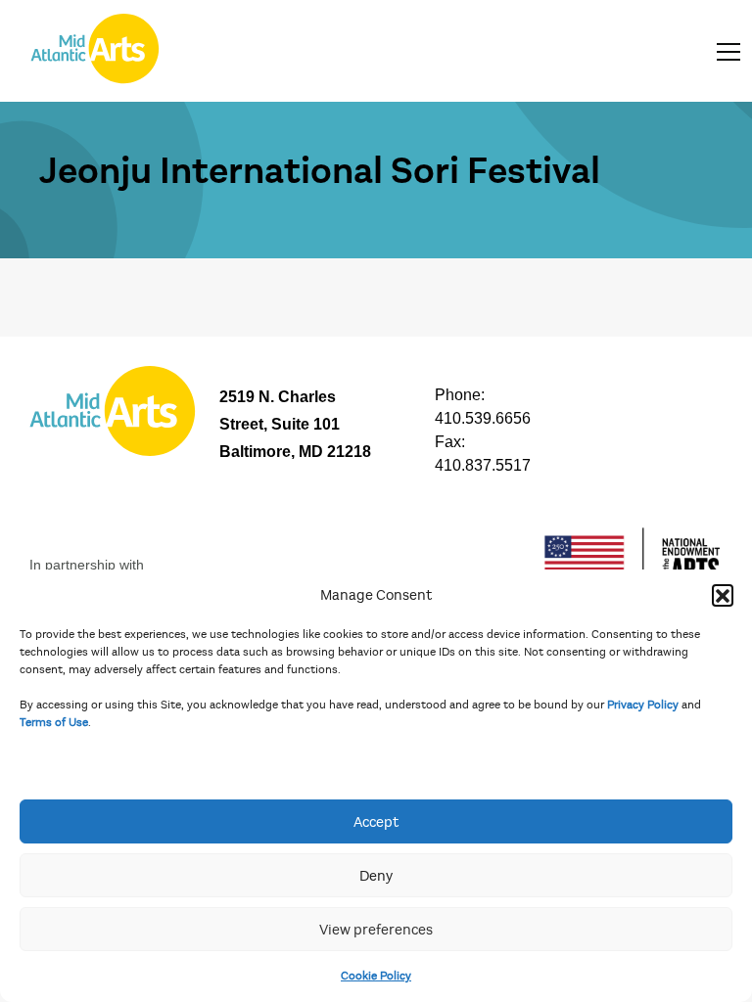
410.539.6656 (483, 418)
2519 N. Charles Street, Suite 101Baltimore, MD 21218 (295, 424)
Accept (376, 822)
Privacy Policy (643, 704)
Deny (376, 876)
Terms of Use (54, 722)
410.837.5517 (483, 465)
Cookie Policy (376, 975)
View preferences (376, 929)
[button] (722, 595)
